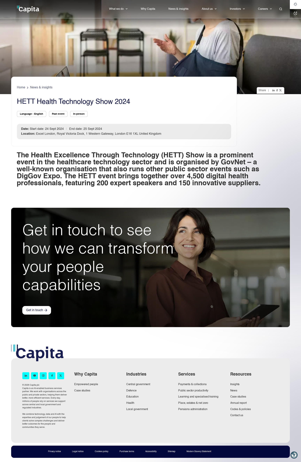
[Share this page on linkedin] (274, 90)
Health (130, 403)
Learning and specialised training (198, 396)
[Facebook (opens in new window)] (52, 375)
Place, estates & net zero (193, 403)
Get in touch (34, 310)
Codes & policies (240, 409)
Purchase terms (126, 451)
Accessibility (151, 451)
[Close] (280, 9)
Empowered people (86, 384)
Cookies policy (101, 451)
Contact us (236, 415)
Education (132, 396)
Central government (138, 384)
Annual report (238, 403)
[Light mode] (295, 4)
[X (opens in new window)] (60, 375)
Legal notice (78, 451)
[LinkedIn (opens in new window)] (25, 375)
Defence (131, 390)
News (233, 390)
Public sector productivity (193, 390)
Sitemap (171, 451)
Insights (235, 384)
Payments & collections (192, 384)
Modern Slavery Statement (199, 451)
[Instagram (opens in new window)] (43, 375)
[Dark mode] (295, 13)
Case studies (82, 390)
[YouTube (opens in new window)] (34, 375)
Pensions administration (192, 409)
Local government (137, 409)
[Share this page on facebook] (277, 90)
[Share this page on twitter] (281, 90)
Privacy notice (54, 451)
